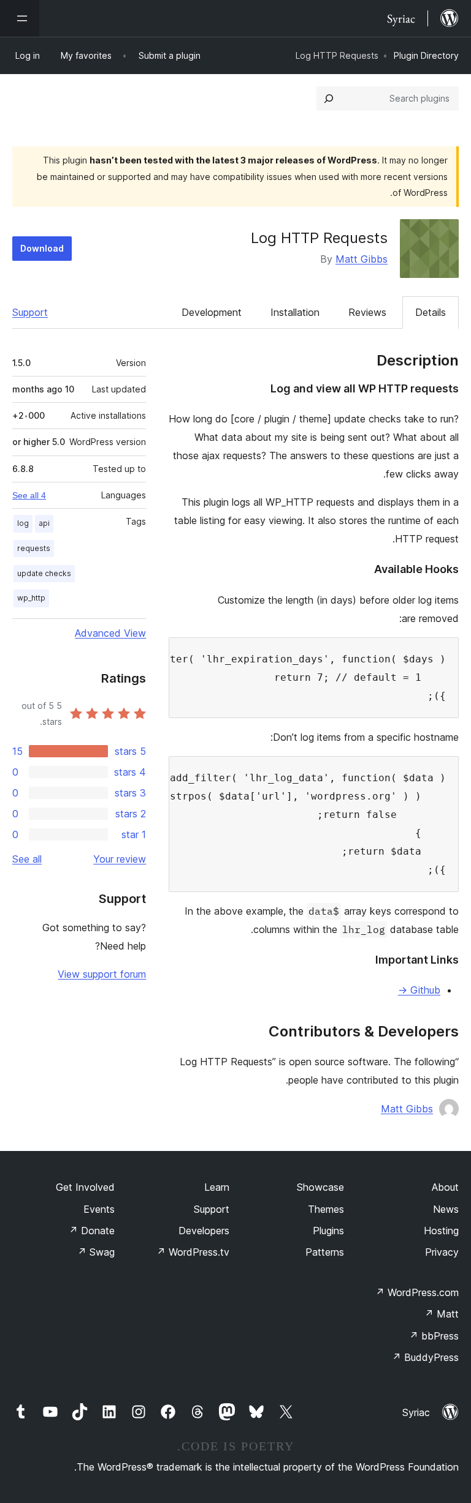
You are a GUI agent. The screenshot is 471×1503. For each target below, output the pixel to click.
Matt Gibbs (361, 259)
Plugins (328, 1230)
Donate (92, 1230)
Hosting (441, 1230)
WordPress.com (417, 1292)
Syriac (416, 1412)
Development (212, 312)
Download (42, 248)
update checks (44, 573)
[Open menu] (19, 18)
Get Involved (85, 1187)
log (23, 523)
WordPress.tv (192, 1252)
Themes (326, 1209)
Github (419, 990)
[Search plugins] (328, 98)
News (446, 1209)
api (44, 523)
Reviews (367, 312)
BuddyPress (425, 1357)
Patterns (324, 1252)
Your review (119, 859)
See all (27, 859)
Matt (441, 1314)
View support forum (102, 974)
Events (99, 1209)
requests (33, 548)
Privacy (442, 1252)
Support (30, 312)
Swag (96, 1252)
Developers (203, 1230)
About (445, 1187)
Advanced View (110, 633)
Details (430, 312)
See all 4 (29, 495)
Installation (295, 312)
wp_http (31, 597)
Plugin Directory (426, 55)
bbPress (434, 1336)
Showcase (320, 1187)
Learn (216, 1187)
